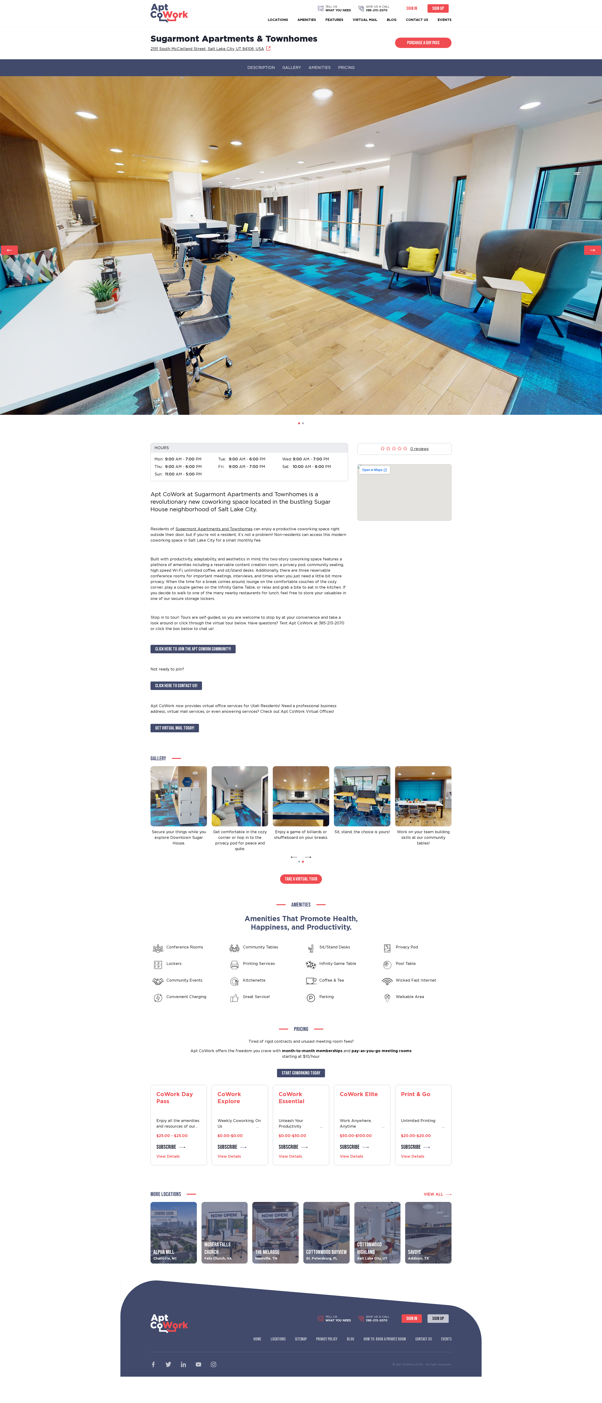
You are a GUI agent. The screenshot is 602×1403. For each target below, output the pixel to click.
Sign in (411, 8)
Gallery (291, 67)
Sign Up (438, 8)
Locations (278, 20)
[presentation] (9, 250)
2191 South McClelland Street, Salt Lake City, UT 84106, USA (207, 49)
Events (445, 20)
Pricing (346, 67)
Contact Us (417, 20)
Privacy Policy (326, 1339)
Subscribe (166, 1147)
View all (433, 1194)
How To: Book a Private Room (385, 1339)
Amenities (306, 20)
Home (257, 1339)
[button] (299, 423)
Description (261, 67)
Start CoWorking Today (301, 1073)
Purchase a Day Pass (423, 43)
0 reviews (419, 449)
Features (334, 20)
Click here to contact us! (176, 686)
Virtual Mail (365, 20)
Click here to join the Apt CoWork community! (193, 649)
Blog (391, 20)
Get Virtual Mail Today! (174, 728)
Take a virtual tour (301, 879)
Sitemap (301, 1339)
